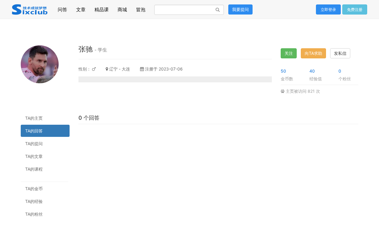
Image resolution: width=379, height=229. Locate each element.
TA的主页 (34, 118)
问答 (62, 8)
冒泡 (140, 8)
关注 (289, 53)
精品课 (101, 8)
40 (312, 70)
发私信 (340, 53)
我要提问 (240, 9)
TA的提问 (34, 143)
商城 (122, 8)
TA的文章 (34, 156)
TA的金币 (34, 188)
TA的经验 (34, 201)
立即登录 (328, 9)
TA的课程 (34, 169)
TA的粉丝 (34, 214)
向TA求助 (313, 53)
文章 (81, 8)
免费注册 (354, 9)
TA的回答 (34, 130)
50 (283, 70)
